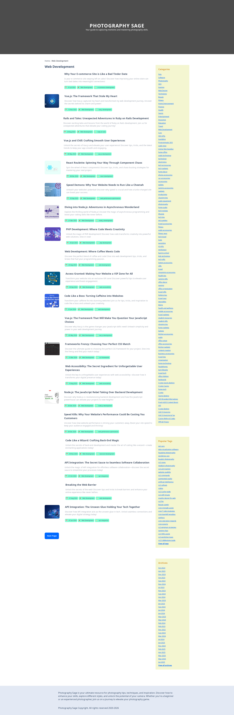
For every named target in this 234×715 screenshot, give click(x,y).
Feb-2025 (161, 649)
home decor (162, 172)
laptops (161, 331)
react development (105, 176)
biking (160, 305)
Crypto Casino (163, 386)
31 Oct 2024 (70, 476)
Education (162, 123)
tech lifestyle (163, 370)
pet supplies (162, 220)
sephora (161, 517)
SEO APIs (161, 136)
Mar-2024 (162, 636)
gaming (161, 285)
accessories (162, 181)
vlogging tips (163, 324)
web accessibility (103, 287)
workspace (162, 250)
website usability (164, 472)
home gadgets (163, 328)
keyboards (162, 379)
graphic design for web (167, 498)
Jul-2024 (161, 639)
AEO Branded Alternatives (168, 399)
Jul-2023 (161, 587)
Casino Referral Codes (166, 418)
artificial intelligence (165, 482)
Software (161, 77)
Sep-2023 (161, 581)
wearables (162, 302)
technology (162, 159)
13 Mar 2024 (71, 357)
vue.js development (103, 110)
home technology (164, 363)
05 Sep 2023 (72, 198)
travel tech (162, 373)
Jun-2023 (161, 643)
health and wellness (165, 308)
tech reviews (163, 211)
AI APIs (161, 246)
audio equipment (164, 201)
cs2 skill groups (164, 495)
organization (163, 360)
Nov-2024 (162, 584)
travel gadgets (163, 315)
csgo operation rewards (167, 521)
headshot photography (166, 453)
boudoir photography (166, 459)
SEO (159, 84)
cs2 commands (164, 475)
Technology (162, 94)
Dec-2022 (162, 630)
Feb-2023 (161, 626)
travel (160, 269)
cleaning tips (163, 198)
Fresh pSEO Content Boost (168, 402)
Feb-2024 (161, 623)
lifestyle (161, 214)
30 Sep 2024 (71, 287)
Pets (160, 74)
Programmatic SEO (165, 142)
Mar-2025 (162, 656)
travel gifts (162, 292)
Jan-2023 (161, 604)
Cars (160, 133)
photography (163, 204)
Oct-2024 (161, 568)
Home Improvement (166, 103)
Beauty (161, 97)
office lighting (163, 376)
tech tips (161, 217)
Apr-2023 (161, 571)
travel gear (162, 298)
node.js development (104, 221)
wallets (161, 185)
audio (160, 337)
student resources (165, 318)
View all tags (163, 543)
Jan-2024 (161, 610)
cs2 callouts (162, 485)
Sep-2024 (161, 607)
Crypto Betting (163, 409)
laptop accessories (165, 263)
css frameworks (102, 357)
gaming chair (163, 530)
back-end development (105, 454)
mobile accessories (165, 311)
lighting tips (162, 295)
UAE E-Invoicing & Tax (166, 415)
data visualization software (168, 449)
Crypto (160, 392)
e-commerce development (105, 87)
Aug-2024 (162, 594)
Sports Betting (163, 396)
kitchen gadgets (164, 347)
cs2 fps (161, 501)
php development (104, 243)
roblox (160, 488)
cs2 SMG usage (164, 534)
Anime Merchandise (165, 149)
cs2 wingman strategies (167, 527)
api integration (101, 476)
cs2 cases (162, 462)
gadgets (161, 191)
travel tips (162, 357)
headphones (163, 366)
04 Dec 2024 (70, 406)
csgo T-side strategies (166, 511)
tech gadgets (163, 168)
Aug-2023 (162, 633)
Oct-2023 (161, 578)
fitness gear (162, 233)
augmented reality (165, 479)
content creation (164, 350)
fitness (160, 227)
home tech (162, 389)
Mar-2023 (162, 600)
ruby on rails (100, 132)
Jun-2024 (161, 613)
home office (162, 152)
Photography (163, 81)
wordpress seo (163, 456)
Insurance (162, 120)
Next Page (52, 535)
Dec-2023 (162, 574)
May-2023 (162, 617)
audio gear (162, 146)
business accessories (166, 353)
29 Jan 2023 (72, 243)
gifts (160, 266)
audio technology (164, 155)
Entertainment (163, 116)
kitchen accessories (165, 334)
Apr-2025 (161, 652)
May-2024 (162, 620)
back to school (163, 253)
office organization (165, 289)
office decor (162, 282)
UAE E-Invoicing (164, 412)
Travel (160, 126)
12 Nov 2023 (71, 110)
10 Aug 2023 (71, 383)
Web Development (84, 87)
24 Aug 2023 (69, 132)
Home (47, 61)
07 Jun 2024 (71, 520)
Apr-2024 (161, 597)
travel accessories (165, 224)
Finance (161, 107)
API (159, 405)
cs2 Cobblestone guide (166, 540)
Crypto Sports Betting (166, 383)
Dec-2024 (162, 646)
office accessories (165, 344)
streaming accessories (166, 272)
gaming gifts (163, 279)
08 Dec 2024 (72, 176)
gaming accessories (165, 188)
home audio (162, 207)
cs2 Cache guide (164, 492)
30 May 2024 (70, 154)
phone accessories (165, 175)
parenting (162, 243)
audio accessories (165, 230)
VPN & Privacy (163, 422)
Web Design (162, 90)
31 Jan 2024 (70, 309)
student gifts (163, 321)
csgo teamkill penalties (167, 514)
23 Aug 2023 (71, 265)
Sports (160, 113)
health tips (162, 276)
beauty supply (163, 505)
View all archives (165, 665)
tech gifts (161, 259)
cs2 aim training (164, 469)
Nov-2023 (162, 591)
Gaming (161, 87)
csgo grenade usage (166, 508)
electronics (162, 162)
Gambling (162, 139)
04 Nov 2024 (71, 454)
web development (103, 265)
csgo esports (163, 524)
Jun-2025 (161, 662)
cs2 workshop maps (165, 537)
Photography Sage (117, 25)
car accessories (164, 178)
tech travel (162, 237)
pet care (161, 446)
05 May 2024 (71, 335)
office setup (162, 341)
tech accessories (164, 165)
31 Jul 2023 (70, 87)
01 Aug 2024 (71, 498)
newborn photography (166, 466)
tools (160, 240)
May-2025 (162, 659)
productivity (162, 194)
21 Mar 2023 (71, 221)
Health (160, 110)
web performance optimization (108, 198)
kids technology (164, 256)
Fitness (161, 100)
